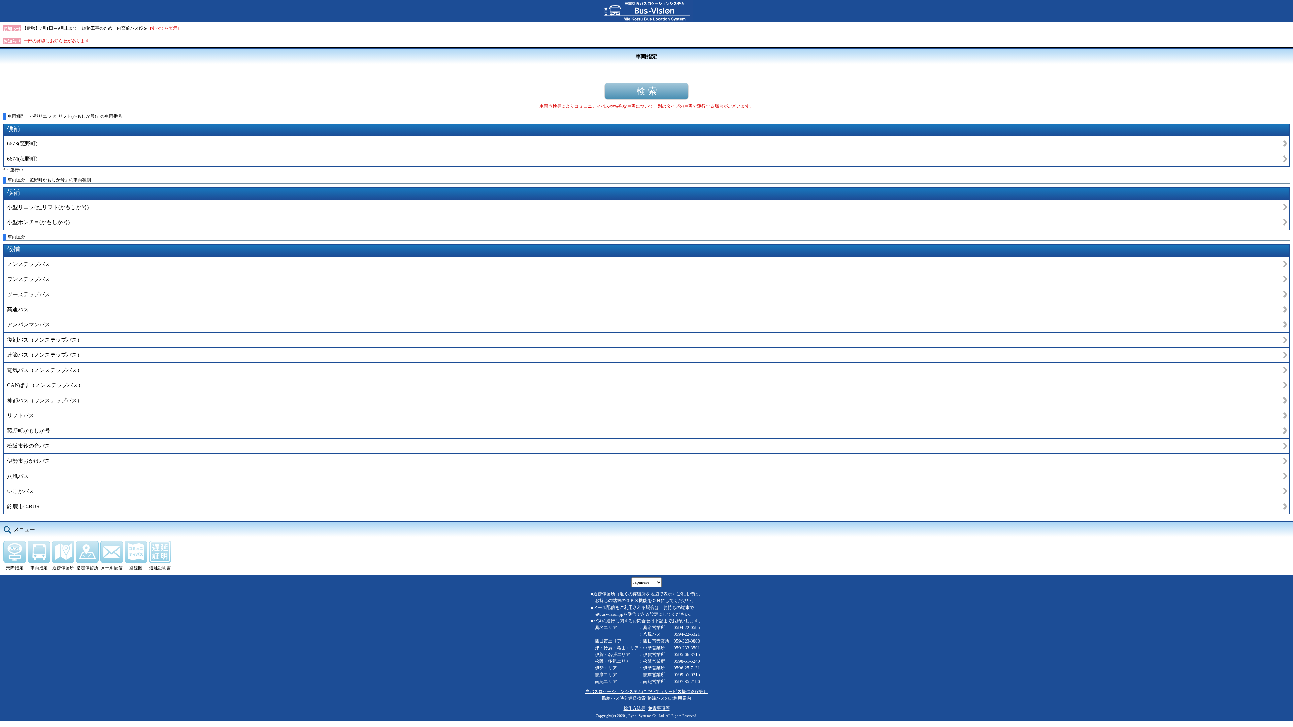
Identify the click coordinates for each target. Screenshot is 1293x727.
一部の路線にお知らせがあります (56, 40)
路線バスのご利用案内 (669, 698)
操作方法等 (634, 708)
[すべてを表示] (164, 28)
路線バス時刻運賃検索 (624, 698)
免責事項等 (659, 708)
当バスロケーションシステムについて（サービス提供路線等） (646, 691)
